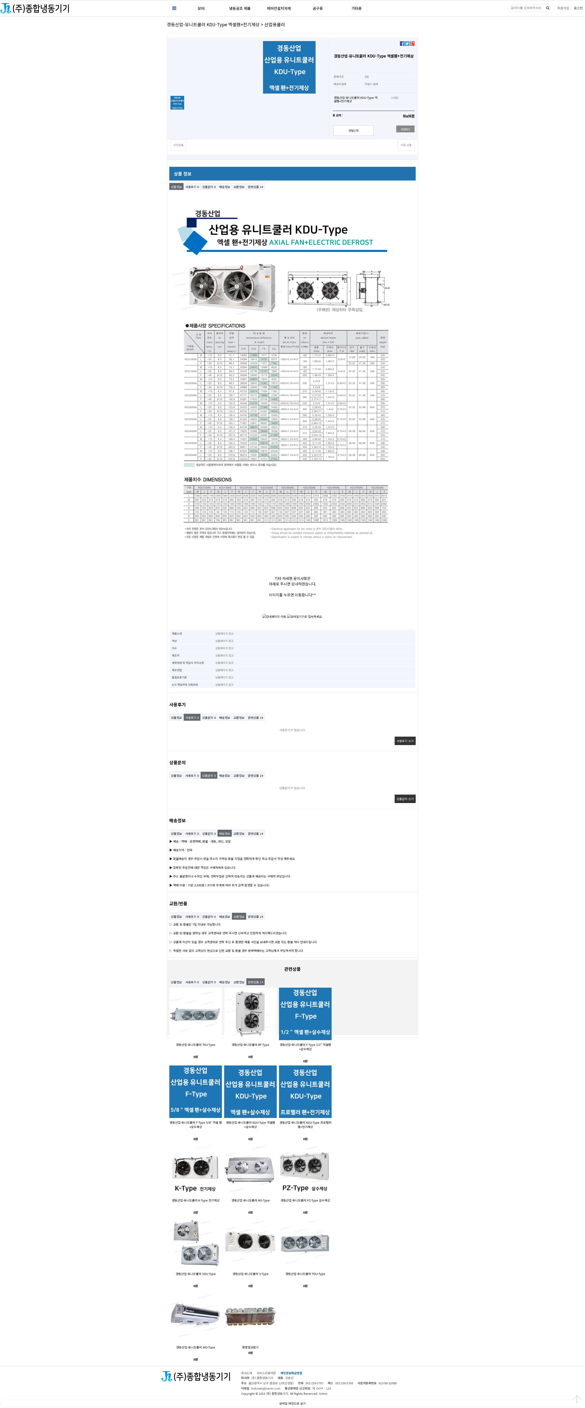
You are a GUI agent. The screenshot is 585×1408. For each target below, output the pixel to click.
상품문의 (209, 187)
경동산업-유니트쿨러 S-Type (251, 1274)
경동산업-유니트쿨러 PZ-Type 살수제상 (305, 1200)
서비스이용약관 (266, 1373)
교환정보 (239, 187)
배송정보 (224, 187)
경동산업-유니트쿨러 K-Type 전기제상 (196, 1200)
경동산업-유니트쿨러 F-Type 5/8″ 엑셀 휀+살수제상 (196, 1124)
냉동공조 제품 (240, 8)
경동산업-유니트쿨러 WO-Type (195, 1347)
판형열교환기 (250, 1347)
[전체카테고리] (174, 8)
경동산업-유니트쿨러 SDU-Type (196, 1274)
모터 (201, 8)
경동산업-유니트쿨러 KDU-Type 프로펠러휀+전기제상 (305, 1124)
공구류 (318, 8)
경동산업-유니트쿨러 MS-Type (250, 1200)
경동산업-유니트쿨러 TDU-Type (305, 1274)
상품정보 (176, 187)
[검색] (547, 8)
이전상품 (178, 145)
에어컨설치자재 (279, 8)
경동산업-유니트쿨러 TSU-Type (195, 1044)
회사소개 (246, 1373)
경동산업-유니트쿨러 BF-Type (250, 1044)
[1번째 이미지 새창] (177, 102)
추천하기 (405, 129)
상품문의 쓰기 (405, 799)
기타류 (356, 8)
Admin (323, 1393)
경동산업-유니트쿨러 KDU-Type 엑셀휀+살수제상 (250, 1124)
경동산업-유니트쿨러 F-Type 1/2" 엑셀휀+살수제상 (305, 1046)
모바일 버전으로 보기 (292, 1403)
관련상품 (255, 187)
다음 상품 (406, 145)
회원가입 (563, 8)
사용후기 (192, 187)
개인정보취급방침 (291, 1373)
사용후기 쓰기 (405, 741)
